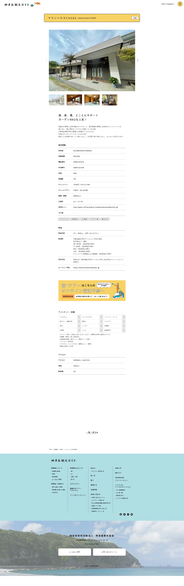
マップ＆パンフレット (78, 495)
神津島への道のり (57, 484)
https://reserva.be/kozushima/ (85, 268)
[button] (137, 60)
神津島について (56, 468)
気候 (53, 474)
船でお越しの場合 (57, 487)
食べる (93, 476)
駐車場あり (75, 219)
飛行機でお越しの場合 (58, 489)
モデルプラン (75, 484)
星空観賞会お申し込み (98, 508)
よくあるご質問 (56, 479)
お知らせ (118, 468)
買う (92, 480)
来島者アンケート (97, 511)
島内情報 (55, 476)
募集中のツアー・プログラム (76, 489)
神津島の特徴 (56, 471)
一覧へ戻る (91, 432)
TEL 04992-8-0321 (92, 544)
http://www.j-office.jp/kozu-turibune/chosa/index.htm (94, 207)
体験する (94, 485)
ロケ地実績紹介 (120, 490)
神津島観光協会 (119, 477)
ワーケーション (64, 219)
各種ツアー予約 (96, 506)
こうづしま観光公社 (122, 498)
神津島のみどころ (76, 468)
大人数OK (84, 219)
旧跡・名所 (74, 476)
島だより (118, 473)
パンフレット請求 (97, 500)
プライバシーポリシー (121, 480)
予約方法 (55, 492)
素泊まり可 (105, 219)
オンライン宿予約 (97, 471)
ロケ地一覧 (119, 492)
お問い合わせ (95, 494)
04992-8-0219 (78, 162)
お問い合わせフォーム (98, 497)
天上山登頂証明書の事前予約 (100, 503)
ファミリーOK (94, 219)
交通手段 (94, 490)
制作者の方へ (120, 495)
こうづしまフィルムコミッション (123, 486)
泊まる (93, 468)
